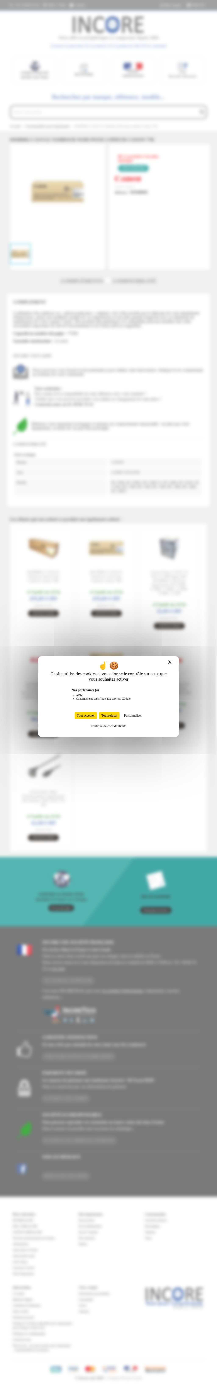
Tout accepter (86, 715)
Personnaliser (133, 715)
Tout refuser (109, 715)
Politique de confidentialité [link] (108, 726)
